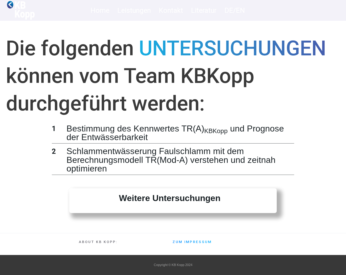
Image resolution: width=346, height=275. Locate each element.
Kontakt (171, 10)
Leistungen (134, 10)
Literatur (203, 10)
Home (100, 10)
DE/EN (234, 10)
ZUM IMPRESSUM (192, 242)
